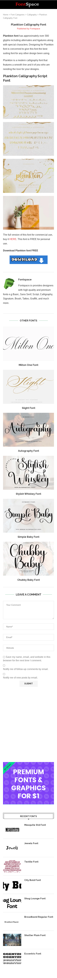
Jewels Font (31, 843)
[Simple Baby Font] (28, 516)
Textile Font (31, 861)
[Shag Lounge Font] (12, 903)
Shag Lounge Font (35, 898)
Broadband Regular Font (38, 917)
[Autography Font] (28, 430)
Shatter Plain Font (35, 935)
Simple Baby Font (28, 536)
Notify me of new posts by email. (20, 677)
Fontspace (35, 28)
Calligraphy (32, 15)
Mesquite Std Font (35, 825)
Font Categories (18, 15)
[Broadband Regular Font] (12, 921)
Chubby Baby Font (28, 579)
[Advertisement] (28, 724)
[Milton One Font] (28, 344)
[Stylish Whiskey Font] (28, 473)
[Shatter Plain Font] (12, 940)
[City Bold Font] (12, 885)
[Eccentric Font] (12, 958)
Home (5, 15)
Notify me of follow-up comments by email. (25, 669)
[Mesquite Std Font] (12, 829)
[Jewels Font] (12, 848)
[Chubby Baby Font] (28, 559)
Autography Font (28, 450)
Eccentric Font (32, 953)
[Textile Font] (12, 866)
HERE (12, 239)
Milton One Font (28, 365)
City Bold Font (32, 880)
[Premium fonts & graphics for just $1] (28, 764)
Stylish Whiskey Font (28, 493)
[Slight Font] (28, 387)
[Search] (53, 4)
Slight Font (28, 408)
